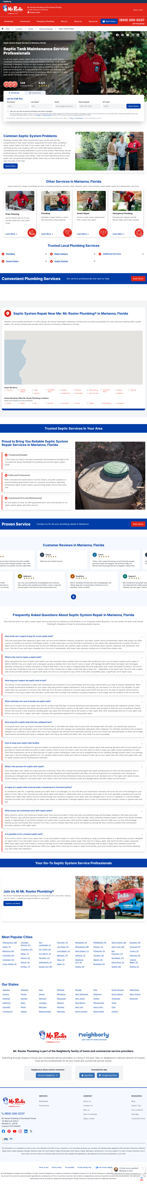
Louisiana (43, 1003)
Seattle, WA (116, 967)
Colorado (6, 1007)
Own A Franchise (90, 1114)
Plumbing (45, 213)
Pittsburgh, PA (99, 951)
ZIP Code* (106, 102)
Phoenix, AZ (98, 947)
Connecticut (7, 1011)
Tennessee (116, 998)
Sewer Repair (83, 213)
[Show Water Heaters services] (94, 254)
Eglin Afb (36, 393)
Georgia (24, 998)
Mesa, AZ (61, 960)
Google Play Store (109, 1076)
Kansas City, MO (45, 967)
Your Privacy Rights (105, 1167)
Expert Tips (136, 1105)
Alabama (6, 990)
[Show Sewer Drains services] (46, 261)
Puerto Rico (98, 1007)
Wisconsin (134, 998)
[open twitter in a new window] (143, 36)
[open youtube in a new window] (127, 36)
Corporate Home (138, 1118)
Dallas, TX (25, 954)
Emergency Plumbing (45, 21)
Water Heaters (61, 254)
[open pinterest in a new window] (122, 36)
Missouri (60, 1003)
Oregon (96, 998)
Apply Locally (138, 10)
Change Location (34, 12)
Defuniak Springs (23, 390)
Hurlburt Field (66, 393)
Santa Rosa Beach (106, 390)
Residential (8, 21)
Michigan (60, 990)
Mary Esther (79, 393)
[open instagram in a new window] (133, 36)
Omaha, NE (79, 967)
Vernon (77, 403)
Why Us (64, 21)
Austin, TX (7, 947)
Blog (133, 1101)
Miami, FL (61, 964)
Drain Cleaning (12, 214)
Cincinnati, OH (8, 955)
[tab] (14, 93)
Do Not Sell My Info (84, 1167)
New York (79, 1007)
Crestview (9, 390)
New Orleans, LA (82, 951)
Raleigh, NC (98, 960)
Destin (36, 390)
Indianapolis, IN (45, 962)
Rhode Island (98, 1011)
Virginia (115, 1011)
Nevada (78, 990)
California (6, 1003)
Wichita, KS (134, 967)
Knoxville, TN (62, 942)
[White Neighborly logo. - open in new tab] (7, 1)
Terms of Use (43, 1167)
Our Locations (137, 1110)
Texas (114, 1003)
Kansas (42, 994)
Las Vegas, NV (63, 947)
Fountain (50, 403)
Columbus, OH (26, 949)
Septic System (61, 261)
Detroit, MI (25, 962)
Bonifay (8, 403)
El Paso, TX (25, 967)
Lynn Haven (65, 403)
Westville (133, 390)
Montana (60, 1007)
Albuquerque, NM (10, 942)
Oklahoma (97, 994)
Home (8, 29)
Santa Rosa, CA (118, 962)
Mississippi (61, 998)
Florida (31, 29)
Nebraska (61, 1011)
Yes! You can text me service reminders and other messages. (31, 111)
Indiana (24, 1011)
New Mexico (80, 1003)
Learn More (10, 234)
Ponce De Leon (93, 393)
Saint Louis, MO (118, 947)
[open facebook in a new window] (117, 36)
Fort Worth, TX (45, 954)
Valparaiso (120, 393)
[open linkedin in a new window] (138, 36)
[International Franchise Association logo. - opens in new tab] (5, 1139)
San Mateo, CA (118, 958)
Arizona (6, 994)
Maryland (42, 1007)
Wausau (91, 403)
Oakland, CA (80, 955)
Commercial (25, 21)
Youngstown (120, 403)
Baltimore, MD (8, 951)
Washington (134, 990)
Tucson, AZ (134, 951)
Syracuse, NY (135, 947)
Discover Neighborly (48, 1076)
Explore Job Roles (13, 903)
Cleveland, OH (8, 960)
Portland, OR (98, 955)
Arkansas (6, 998)
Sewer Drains (12, 261)
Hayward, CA (44, 958)
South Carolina (118, 990)
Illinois (23, 1007)
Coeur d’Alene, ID (9, 964)
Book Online (111, 21)
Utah (113, 1007)
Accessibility (69, 1167)
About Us (78, 21)
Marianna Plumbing (46, 29)
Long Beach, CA (63, 951)
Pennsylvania (98, 1003)
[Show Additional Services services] (143, 254)
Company (87, 1096)
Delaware (24, 990)
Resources (93, 21)
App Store (88, 1076)
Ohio (95, 990)
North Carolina (81, 1011)
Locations (19, 29)
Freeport (64, 390)
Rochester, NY (99, 964)
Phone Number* (84, 102)
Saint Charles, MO (119, 942)
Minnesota (61, 994)
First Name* (11, 102)
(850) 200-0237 (131, 20)
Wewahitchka (107, 403)
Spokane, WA (135, 942)
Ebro (35, 403)
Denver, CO (25, 958)
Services (43, 1096)
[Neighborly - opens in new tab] (11, 1139)
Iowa (41, 990)
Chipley (22, 403)
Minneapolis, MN (82, 947)
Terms (38, 115)
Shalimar (119, 390)
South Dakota (117, 994)
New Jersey (80, 998)
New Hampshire (81, 994)
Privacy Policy (47, 115)
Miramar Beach (93, 390)
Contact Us (88, 1105)
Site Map (135, 1114)
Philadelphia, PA (99, 942)
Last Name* (35, 102)
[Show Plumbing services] (46, 254)
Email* (57, 102)
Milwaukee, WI (81, 942)
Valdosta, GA (135, 955)
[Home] (3, 29)
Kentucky (42, 998)
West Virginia (135, 994)
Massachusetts (45, 1011)
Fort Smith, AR (45, 949)
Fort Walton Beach (51, 390)
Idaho (23, 1003)
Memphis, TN (62, 955)
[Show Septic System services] (94, 261)
